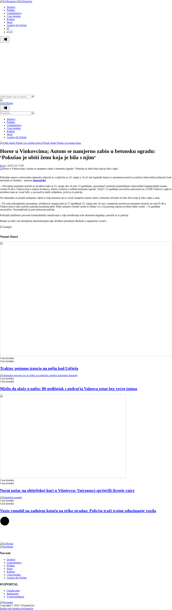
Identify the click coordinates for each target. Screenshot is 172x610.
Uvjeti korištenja (15, 596)
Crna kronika (14, 16)
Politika (11, 10)
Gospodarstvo (14, 13)
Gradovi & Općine (17, 25)
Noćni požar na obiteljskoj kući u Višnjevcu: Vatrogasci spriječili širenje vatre (67, 490)
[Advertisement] (86, 67)
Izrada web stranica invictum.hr (16, 608)
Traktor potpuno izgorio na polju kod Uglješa (39, 368)
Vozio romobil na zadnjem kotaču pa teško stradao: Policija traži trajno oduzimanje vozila (78, 511)
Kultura (11, 19)
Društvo (11, 7)
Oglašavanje (13, 590)
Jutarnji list (39, 180)
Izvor (3, 165)
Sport (9, 22)
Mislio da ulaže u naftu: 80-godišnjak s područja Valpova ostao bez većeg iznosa (68, 388)
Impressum (12, 593)
